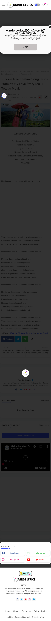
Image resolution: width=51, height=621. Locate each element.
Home (7, 611)
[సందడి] (25, 575)
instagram (14, 559)
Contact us (26, 611)
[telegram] (34, 599)
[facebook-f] (17, 599)
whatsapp (40, 553)
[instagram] (29, 599)
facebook (14, 553)
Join (25, 46)
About (15, 611)
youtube (40, 559)
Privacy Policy (40, 611)
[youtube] (25, 599)
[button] (37, 5)
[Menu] (3, 4)
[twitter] (21, 599)
